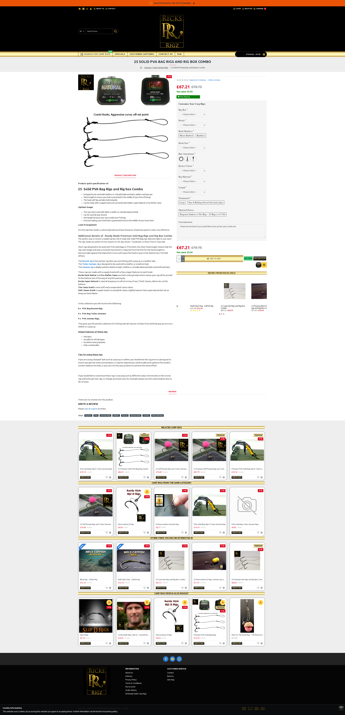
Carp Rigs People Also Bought (171, 593)
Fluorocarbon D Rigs (126, 524)
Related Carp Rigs (171, 427)
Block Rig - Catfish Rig (186, 306)
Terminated (184, 198)
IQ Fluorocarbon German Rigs (167, 524)
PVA (95, 415)
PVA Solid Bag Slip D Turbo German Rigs (96, 469)
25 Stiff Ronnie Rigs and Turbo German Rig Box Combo (172, 469)
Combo (146, 415)
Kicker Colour (185, 165)
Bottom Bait (135, 415)
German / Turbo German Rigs (156, 68)
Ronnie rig (87, 261)
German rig (87, 267)
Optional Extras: (186, 210)
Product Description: (125, 175)
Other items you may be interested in (171, 538)
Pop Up (124, 415)
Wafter (116, 415)
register (94, 409)
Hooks (182, 120)
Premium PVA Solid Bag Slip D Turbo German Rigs (248, 469)
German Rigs (105, 415)
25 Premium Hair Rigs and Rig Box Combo (248, 579)
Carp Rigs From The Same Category (171, 483)
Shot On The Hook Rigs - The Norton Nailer (248, 635)
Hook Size (183, 143)
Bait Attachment (186, 153)
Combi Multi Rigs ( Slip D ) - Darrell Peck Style (134, 635)
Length (182, 187)
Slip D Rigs (84, 635)
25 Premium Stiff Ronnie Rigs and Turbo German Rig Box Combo (210, 469)
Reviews (172, 391)
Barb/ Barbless (186, 131)
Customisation (185, 222)
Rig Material (185, 176)
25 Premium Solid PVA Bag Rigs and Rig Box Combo (134, 469)
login (86, 409)
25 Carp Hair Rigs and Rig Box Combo (250, 307)
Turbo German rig (90, 264)
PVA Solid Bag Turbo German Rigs (245, 524)
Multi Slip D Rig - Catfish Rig (219, 306)
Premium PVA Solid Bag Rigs (205, 635)
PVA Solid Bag (157, 415)
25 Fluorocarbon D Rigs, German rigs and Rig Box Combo (210, 579)
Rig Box (182, 109)
